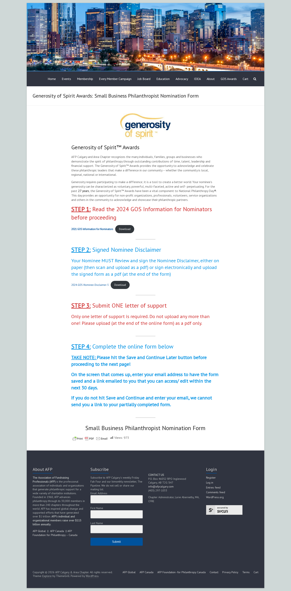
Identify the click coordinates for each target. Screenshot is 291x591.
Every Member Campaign (115, 79)
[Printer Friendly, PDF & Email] (90, 438)
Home (52, 79)
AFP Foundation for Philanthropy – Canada (55, 533)
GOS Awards (229, 79)
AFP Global (39, 531)
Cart (245, 79)
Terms (246, 572)
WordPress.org (215, 497)
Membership (85, 79)
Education (163, 79)
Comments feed (215, 492)
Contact (214, 572)
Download (124, 229)
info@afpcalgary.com (161, 486)
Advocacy (182, 79)
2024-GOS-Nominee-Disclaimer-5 (90, 285)
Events (66, 79)
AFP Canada (57, 531)
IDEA (197, 79)
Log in (209, 482)
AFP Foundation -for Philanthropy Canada (181, 572)
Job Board (143, 79)
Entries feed (213, 487)
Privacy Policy (230, 572)
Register (211, 477)
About (211, 79)
